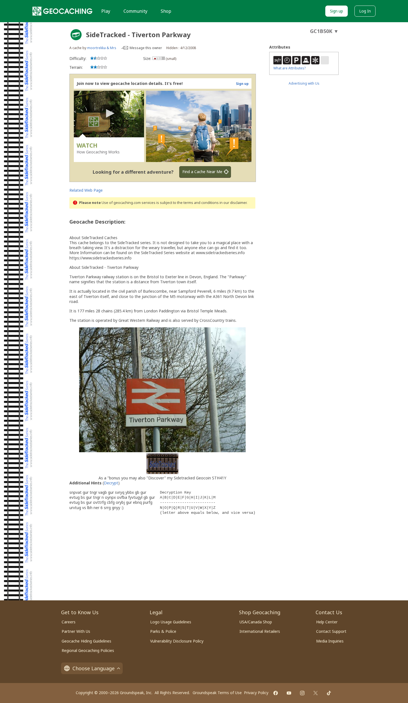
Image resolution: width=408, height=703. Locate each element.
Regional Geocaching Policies (88, 650)
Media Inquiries (330, 641)
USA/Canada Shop (256, 621)
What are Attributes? (289, 68)
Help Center (327, 621)
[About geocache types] (76, 34)
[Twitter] (315, 693)
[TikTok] (329, 693)
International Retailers (260, 631)
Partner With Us (76, 631)
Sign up (336, 11)
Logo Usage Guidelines (170, 621)
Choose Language (93, 668)
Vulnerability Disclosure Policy (176, 641)
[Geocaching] (62, 11)
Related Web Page (86, 190)
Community (135, 11)
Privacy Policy (256, 692)
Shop (166, 11)
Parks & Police (163, 631)
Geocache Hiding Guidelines (86, 641)
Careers (68, 621)
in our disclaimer (233, 202)
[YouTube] (289, 693)
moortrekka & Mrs (101, 47)
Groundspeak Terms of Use (217, 692)
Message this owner (146, 47)
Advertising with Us (304, 83)
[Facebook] (275, 693)
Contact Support (331, 631)
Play (105, 11)
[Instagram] (302, 693)
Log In (365, 11)
